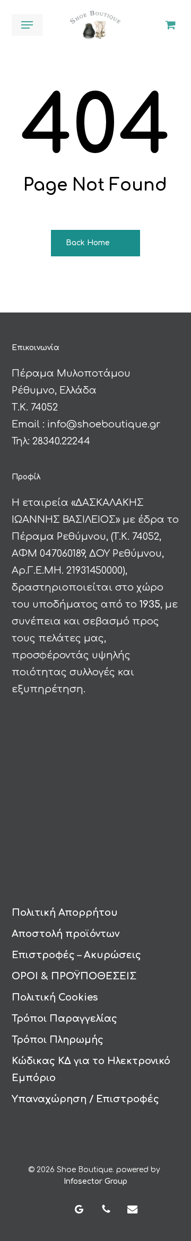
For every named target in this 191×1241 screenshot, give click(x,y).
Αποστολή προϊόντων (65, 933)
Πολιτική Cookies (55, 997)
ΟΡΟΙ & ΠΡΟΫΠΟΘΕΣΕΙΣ (74, 976)
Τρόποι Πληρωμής (57, 1039)
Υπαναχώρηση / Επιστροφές (85, 1099)
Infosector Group (95, 1181)
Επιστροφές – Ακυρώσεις (76, 955)
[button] (27, 25)
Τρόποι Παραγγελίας (64, 1018)
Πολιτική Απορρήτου (65, 912)
